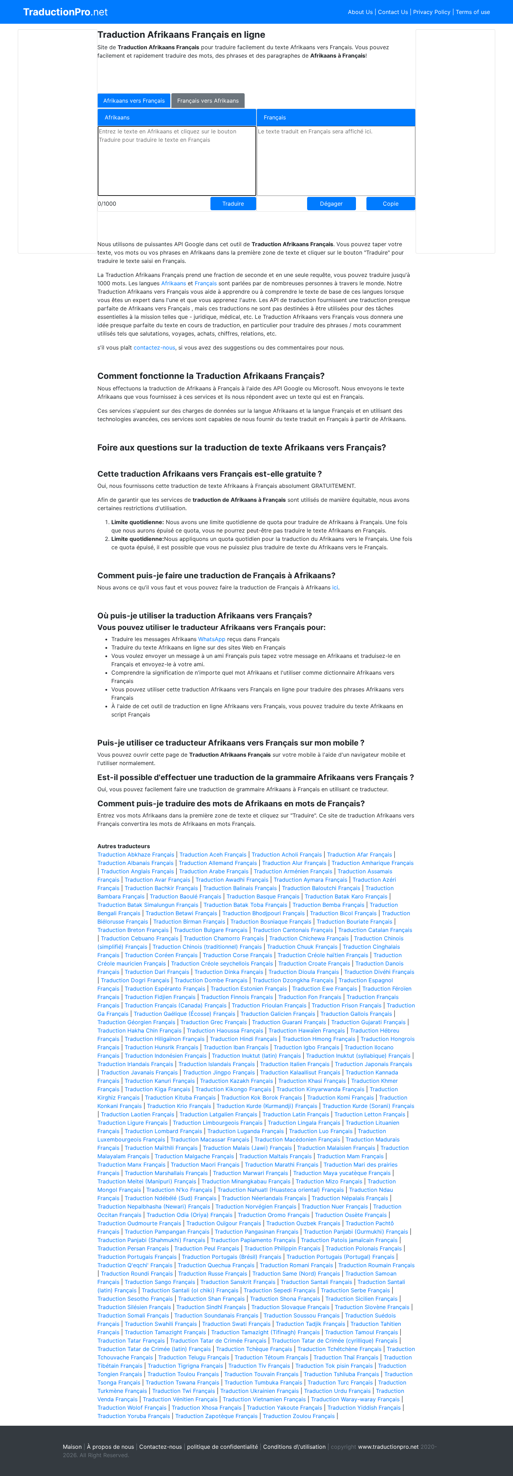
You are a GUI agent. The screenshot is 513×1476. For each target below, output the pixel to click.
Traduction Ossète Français (351, 1214)
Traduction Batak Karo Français (346, 896)
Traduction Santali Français (316, 1281)
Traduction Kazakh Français (236, 1080)
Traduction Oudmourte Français (139, 1223)
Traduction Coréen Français (161, 955)
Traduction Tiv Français (259, 1365)
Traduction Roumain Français (376, 1265)
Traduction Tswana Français (182, 1382)
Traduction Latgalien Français (218, 1114)
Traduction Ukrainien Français (259, 1390)
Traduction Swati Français (236, 1323)
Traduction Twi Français (183, 1390)
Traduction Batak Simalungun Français (147, 904)
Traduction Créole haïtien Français (322, 955)
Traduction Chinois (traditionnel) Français (207, 946)
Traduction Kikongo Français (233, 1089)
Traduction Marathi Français (281, 1164)
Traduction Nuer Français (335, 1206)
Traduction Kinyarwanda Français (320, 1089)
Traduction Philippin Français (282, 1248)
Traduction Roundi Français (137, 1273)
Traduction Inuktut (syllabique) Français (358, 1055)
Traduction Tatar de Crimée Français (218, 1340)
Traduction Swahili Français (161, 1323)
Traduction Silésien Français (134, 1307)
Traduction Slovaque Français (290, 1307)
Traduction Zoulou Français (299, 1415)
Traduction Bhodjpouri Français (263, 913)
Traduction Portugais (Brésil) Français (231, 1256)
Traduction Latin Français (295, 1114)
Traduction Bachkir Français (161, 887)
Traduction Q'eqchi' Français (134, 1265)
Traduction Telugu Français (193, 1357)
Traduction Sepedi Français (279, 1290)
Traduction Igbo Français (306, 1047)
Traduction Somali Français (133, 1315)
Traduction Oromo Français (274, 1214)
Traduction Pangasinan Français (256, 1231)
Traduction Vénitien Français (180, 1399)
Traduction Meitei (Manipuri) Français (146, 1181)
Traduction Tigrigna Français (185, 1365)
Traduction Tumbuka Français (263, 1382)
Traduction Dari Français (157, 971)
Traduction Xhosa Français (206, 1407)
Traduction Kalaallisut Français (300, 1072)
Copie (391, 203)
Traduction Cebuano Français (139, 938)
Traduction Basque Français (262, 896)
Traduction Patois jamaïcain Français (349, 1239)
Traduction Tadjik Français (310, 1323)
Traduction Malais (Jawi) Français (247, 1147)
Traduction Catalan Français (375, 929)
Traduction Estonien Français (248, 988)
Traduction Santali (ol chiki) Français (190, 1290)
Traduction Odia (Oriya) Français (189, 1214)
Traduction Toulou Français (183, 1374)
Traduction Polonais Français (364, 1248)
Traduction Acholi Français (287, 854)
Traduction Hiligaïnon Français (165, 1038)
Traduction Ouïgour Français (223, 1223)
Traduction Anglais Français (137, 871)
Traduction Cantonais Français (293, 929)
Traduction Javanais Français (139, 1072)
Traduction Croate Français (314, 963)
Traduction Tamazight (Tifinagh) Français (265, 1332)
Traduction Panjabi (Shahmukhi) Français (151, 1239)
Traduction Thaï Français (345, 1357)
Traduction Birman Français (189, 921)
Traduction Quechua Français (216, 1265)
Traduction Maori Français (205, 1164)
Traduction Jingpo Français (219, 1072)
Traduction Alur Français (294, 862)
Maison (72, 1446)
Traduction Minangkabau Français (245, 1181)
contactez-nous (154, 347)
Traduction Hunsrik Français (161, 1047)
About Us (360, 11)
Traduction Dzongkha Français (293, 980)
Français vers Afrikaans (208, 100)
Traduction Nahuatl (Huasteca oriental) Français (280, 1189)
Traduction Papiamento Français (253, 1239)
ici (335, 587)
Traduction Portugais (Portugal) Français (340, 1256)
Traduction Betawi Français (181, 913)
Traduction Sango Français (160, 1281)
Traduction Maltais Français (275, 1156)
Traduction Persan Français (133, 1248)
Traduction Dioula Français (303, 971)
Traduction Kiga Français (157, 1089)
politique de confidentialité (222, 1446)
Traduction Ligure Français (132, 1122)
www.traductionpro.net (388, 1446)
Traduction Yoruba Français (133, 1415)
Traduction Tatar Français (131, 1340)
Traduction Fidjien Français (160, 996)
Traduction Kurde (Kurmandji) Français (266, 1105)
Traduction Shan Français (211, 1298)
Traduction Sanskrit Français (237, 1281)
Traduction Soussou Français (301, 1315)
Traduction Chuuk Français (302, 946)
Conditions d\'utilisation (294, 1446)
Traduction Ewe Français (324, 988)
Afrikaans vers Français (134, 100)
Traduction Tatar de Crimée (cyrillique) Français (334, 1340)
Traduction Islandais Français (216, 1063)
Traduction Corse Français (237, 955)
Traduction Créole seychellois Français (222, 963)
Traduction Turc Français (340, 1382)
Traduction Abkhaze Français (135, 854)
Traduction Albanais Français (135, 862)
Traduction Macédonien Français (297, 1139)
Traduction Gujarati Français (368, 1022)
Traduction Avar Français (157, 879)
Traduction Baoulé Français (185, 896)
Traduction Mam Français (350, 1156)
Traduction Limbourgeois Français (217, 1122)
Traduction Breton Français (133, 929)
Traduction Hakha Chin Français (139, 1030)
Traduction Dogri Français (135, 980)
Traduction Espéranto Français (165, 988)
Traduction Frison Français (346, 1005)
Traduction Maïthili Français (161, 1147)
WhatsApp (211, 639)
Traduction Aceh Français (212, 854)
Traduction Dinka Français (228, 971)
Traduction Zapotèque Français (216, 1415)
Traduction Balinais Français (240, 887)
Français (206, 283)
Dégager (331, 203)
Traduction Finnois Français (237, 996)
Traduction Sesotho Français (135, 1298)
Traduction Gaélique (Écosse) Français (184, 1013)
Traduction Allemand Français (218, 862)
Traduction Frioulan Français (269, 1005)
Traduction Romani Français (296, 1265)
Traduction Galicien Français (277, 1013)
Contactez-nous (160, 1446)
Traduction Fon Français (309, 996)
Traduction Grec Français (213, 1022)
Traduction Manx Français (131, 1164)
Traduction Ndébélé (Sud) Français (170, 1198)
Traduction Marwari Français (250, 1172)
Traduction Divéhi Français (379, 971)
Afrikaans (174, 283)
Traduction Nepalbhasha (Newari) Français (153, 1206)
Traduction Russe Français (212, 1273)
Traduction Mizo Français (329, 1181)
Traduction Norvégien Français (255, 1206)
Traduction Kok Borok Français (261, 1097)
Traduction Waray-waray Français (355, 1399)
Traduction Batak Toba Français (245, 904)
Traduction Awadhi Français (231, 879)
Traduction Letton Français (369, 1114)
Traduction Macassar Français (209, 1139)
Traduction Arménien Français (293, 871)
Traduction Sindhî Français (211, 1307)
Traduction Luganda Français (245, 1131)
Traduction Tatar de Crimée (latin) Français (154, 1348)
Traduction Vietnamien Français (264, 1399)
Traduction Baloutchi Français (321, 887)
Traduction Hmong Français (318, 1038)
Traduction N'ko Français (179, 1189)
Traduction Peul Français (206, 1248)
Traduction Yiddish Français (364, 1407)
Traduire (233, 203)
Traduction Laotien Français (137, 1114)
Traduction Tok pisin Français (334, 1365)
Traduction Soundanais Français (216, 1315)
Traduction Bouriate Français (354, 921)
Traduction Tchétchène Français (339, 1348)
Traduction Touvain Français (261, 1374)
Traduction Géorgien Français (136, 1022)
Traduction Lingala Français (304, 1122)
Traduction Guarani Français (289, 1022)
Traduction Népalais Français (350, 1198)
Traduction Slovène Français (372, 1307)
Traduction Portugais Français (137, 1256)
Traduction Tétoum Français (271, 1357)
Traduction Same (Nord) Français (296, 1273)
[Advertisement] (57, 141)
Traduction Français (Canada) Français (175, 1005)
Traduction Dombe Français (210, 980)
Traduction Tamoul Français (361, 1332)
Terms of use (473, 11)
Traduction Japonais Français (373, 1063)
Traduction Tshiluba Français (341, 1374)
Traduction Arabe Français (213, 871)
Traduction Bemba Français (328, 904)
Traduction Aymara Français (310, 879)
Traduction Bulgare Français (210, 929)
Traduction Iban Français (235, 1047)
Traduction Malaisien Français (336, 1147)
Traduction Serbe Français (355, 1290)
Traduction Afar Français (359, 854)
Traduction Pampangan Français (167, 1231)
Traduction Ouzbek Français (303, 1223)
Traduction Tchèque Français (254, 1348)
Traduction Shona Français (285, 1298)
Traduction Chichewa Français (309, 938)
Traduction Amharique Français (373, 862)
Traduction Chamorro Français (224, 938)
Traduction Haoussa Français (225, 1030)
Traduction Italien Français (294, 1063)
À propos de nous (110, 1446)
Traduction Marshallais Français (166, 1172)
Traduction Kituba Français (180, 1097)
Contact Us (393, 11)
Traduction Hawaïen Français (306, 1030)
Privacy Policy (432, 11)
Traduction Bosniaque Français (270, 921)
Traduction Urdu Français (337, 1390)
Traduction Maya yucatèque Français (342, 1172)
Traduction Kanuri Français (160, 1080)
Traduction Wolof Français (131, 1407)
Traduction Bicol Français (343, 913)
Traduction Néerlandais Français (264, 1198)
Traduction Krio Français (179, 1105)
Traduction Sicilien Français (361, 1298)
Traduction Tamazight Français (165, 1332)
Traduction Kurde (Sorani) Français (368, 1105)
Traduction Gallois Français (356, 1013)
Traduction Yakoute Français (284, 1407)
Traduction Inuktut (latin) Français (256, 1055)
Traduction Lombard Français (163, 1131)
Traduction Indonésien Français (166, 1055)
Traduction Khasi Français (312, 1080)
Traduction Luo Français (320, 1131)
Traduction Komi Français (340, 1097)
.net (65, 12)
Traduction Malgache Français (194, 1156)
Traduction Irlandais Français (135, 1063)
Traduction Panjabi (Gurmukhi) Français (356, 1231)
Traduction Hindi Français (243, 1038)
